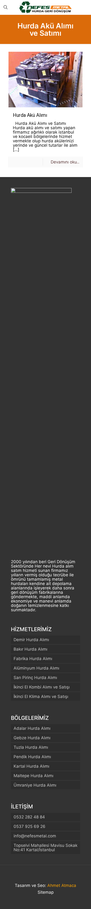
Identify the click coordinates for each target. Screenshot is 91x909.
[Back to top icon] (46, 875)
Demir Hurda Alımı (31, 639)
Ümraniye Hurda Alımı (35, 785)
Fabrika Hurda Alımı (33, 658)
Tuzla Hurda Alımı (31, 747)
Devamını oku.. (65, 162)
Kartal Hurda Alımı (31, 766)
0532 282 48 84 (29, 817)
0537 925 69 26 (29, 826)
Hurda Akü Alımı (30, 115)
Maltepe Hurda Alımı (33, 775)
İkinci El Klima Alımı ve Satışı (41, 696)
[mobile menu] (84, 7)
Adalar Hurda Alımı (32, 728)
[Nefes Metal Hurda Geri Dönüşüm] (45, 7)
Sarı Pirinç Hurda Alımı (35, 677)
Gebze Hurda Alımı (32, 737)
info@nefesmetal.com (35, 835)
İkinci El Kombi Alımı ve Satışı (42, 687)
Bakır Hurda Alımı (30, 649)
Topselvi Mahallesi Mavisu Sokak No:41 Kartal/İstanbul (45, 847)
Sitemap (46, 892)
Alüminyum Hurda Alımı (36, 668)
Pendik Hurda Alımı (32, 756)
